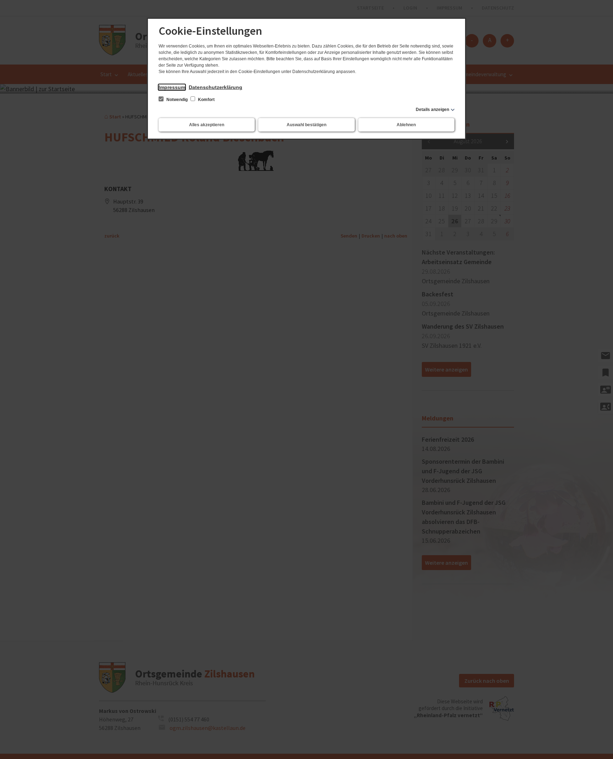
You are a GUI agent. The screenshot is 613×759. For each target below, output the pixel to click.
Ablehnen (406, 124)
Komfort (206, 99)
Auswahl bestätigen (306, 124)
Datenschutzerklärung (215, 87)
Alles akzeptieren (206, 124)
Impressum (172, 87)
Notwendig (177, 99)
